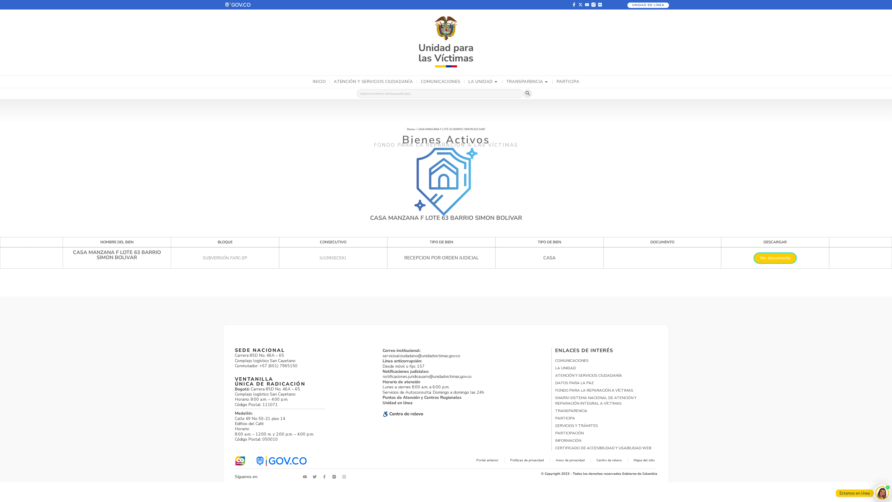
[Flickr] (600, 5)
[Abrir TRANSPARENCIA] (546, 82)
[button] (238, 5)
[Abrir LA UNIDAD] (496, 82)
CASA (549, 258)
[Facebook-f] (574, 5)
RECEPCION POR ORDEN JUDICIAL (441, 258)
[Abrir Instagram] (345, 477)
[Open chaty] (882, 493)
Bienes (411, 129)
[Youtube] (587, 5)
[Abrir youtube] (306, 477)
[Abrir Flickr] (335, 477)
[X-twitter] (580, 5)
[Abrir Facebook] (325, 477)
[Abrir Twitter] (316, 477)
